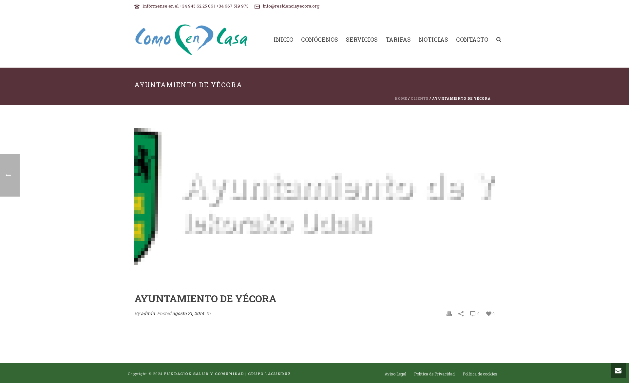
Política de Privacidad (434, 373)
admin (148, 313)
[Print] (449, 313)
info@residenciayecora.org (291, 6)
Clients (420, 98)
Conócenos (319, 39)
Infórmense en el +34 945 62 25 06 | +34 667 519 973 (196, 6)
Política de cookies (480, 373)
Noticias (433, 39)
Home (401, 98)
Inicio (283, 39)
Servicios (362, 39)
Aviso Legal (395, 373)
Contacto (472, 39)
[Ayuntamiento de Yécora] (314, 203)
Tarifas (398, 39)
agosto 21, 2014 (188, 313)
